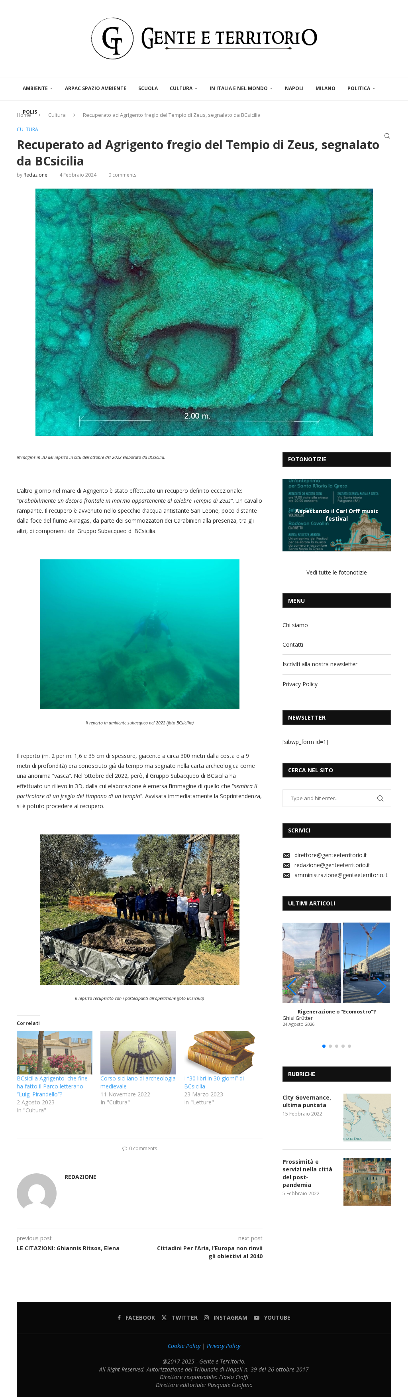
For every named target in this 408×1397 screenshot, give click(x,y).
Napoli (294, 88)
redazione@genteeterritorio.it (332, 865)
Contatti (292, 644)
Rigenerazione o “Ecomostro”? (337, 1012)
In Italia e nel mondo (239, 88)
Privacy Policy (300, 684)
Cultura (181, 88)
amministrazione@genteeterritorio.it (341, 875)
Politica (358, 88)
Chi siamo (295, 625)
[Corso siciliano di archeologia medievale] (138, 1052)
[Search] (387, 136)
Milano (325, 88)
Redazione (35, 174)
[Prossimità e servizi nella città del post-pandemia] (367, 1182)
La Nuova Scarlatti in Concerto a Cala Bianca (337, 514)
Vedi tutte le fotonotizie (336, 572)
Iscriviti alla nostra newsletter (319, 664)
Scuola (148, 88)
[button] (289, 514)
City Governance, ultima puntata (306, 1101)
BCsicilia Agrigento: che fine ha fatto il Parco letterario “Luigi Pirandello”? (52, 1086)
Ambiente (35, 88)
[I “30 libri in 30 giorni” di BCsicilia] (222, 1052)
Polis (30, 111)
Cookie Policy (184, 1346)
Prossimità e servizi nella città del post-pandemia (307, 1173)
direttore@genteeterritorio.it (330, 855)
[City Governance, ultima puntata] (367, 1117)
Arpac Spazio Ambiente (95, 88)
